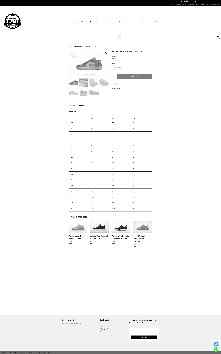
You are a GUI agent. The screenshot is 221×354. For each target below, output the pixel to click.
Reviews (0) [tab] (82, 105)
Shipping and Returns (115, 22)
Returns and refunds (131, 22)
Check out (13, 3)
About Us (84, 22)
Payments (103, 22)
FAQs (141, 22)
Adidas (76, 46)
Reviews (148, 22)
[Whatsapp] (216, 349)
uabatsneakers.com (203, 2)
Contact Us (157, 22)
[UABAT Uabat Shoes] (12, 21)
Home (68, 22)
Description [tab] (72, 105)
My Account (5, 3)
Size (113, 63)
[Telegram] (216, 344)
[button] (78, 21)
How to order (94, 22)
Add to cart (134, 76)
